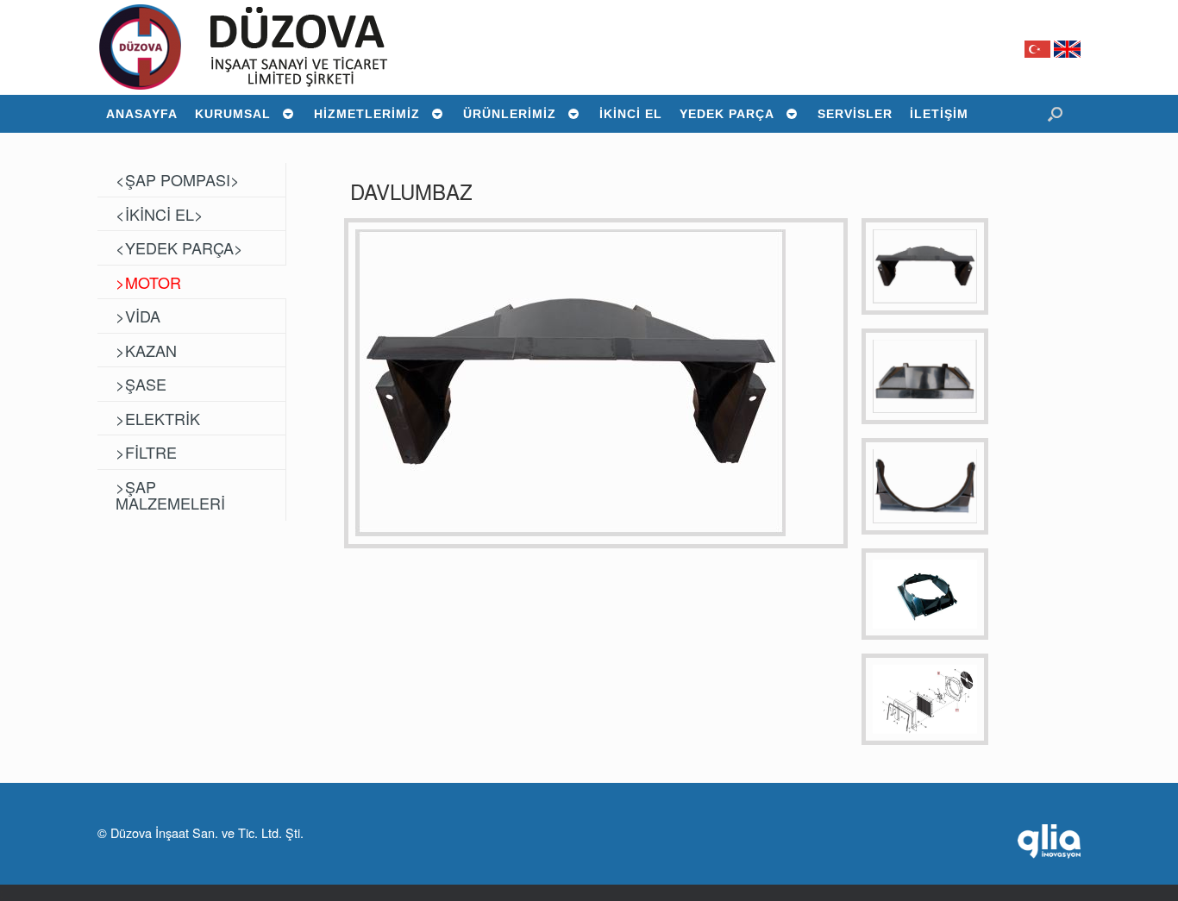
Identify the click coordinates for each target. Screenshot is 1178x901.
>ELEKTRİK (158, 418)
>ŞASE (141, 383)
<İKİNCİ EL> (160, 214)
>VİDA (138, 315)
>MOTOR (148, 282)
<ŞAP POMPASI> (178, 179)
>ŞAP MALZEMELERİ (170, 495)
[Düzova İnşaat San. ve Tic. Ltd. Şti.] (259, 47)
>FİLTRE (146, 452)
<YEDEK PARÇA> (179, 247)
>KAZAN (146, 350)
